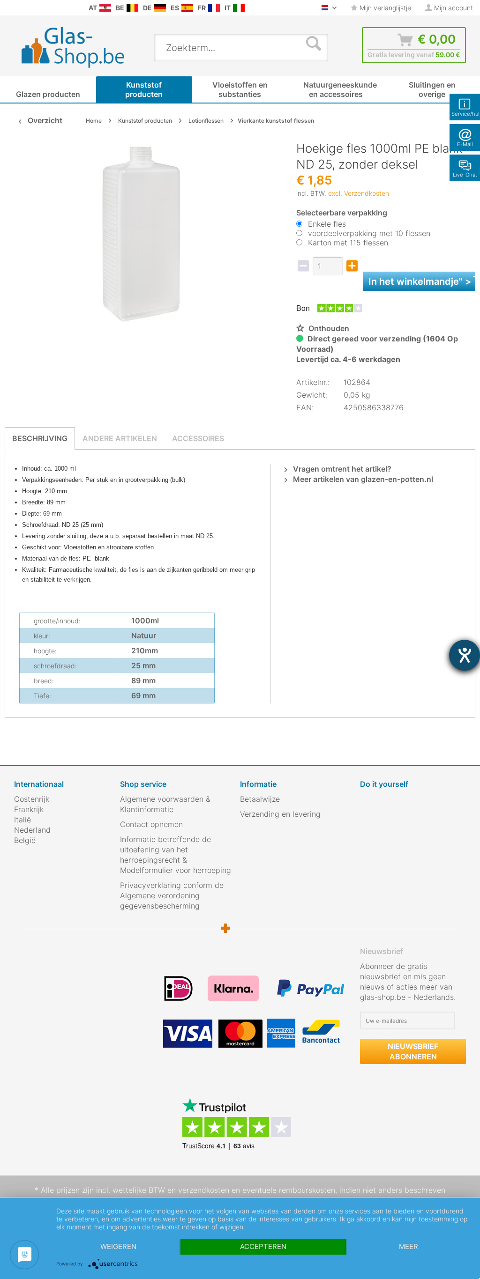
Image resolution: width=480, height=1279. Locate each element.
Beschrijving (40, 438)
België (25, 840)
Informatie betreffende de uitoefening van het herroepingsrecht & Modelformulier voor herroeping (175, 855)
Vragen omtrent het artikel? (341, 468)
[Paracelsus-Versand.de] (160, 8)
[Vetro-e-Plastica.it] (239, 8)
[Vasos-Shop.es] (187, 8)
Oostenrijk (31, 799)
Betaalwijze (260, 799)
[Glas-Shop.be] (132, 8)
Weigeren (118, 1246)
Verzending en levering (280, 814)
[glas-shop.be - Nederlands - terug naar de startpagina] (79, 47)
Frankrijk (29, 809)
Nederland (32, 830)
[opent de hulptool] (464, 655)
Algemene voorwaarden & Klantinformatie (165, 804)
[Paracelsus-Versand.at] (105, 8)
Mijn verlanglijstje (384, 8)
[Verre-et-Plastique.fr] (214, 8)
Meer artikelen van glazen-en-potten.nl (362, 479)
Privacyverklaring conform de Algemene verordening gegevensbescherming (172, 895)
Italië (22, 819)
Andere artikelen (119, 438)
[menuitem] (9, 8)
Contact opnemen (151, 824)
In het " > (421, 281)
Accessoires (198, 438)
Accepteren (263, 1246)
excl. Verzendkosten (358, 193)
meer (408, 1246)
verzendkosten (203, 1190)
